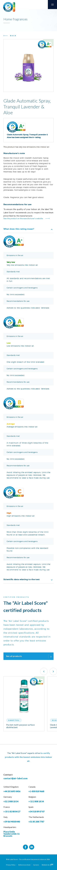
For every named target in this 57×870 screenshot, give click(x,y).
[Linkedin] (31, 847)
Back (13, 35)
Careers (36, 865)
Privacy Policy (10, 865)
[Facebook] (25, 847)
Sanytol (14, 720)
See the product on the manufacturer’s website (23, 218)
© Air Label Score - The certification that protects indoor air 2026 (28, 859)
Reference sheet (24, 865)
